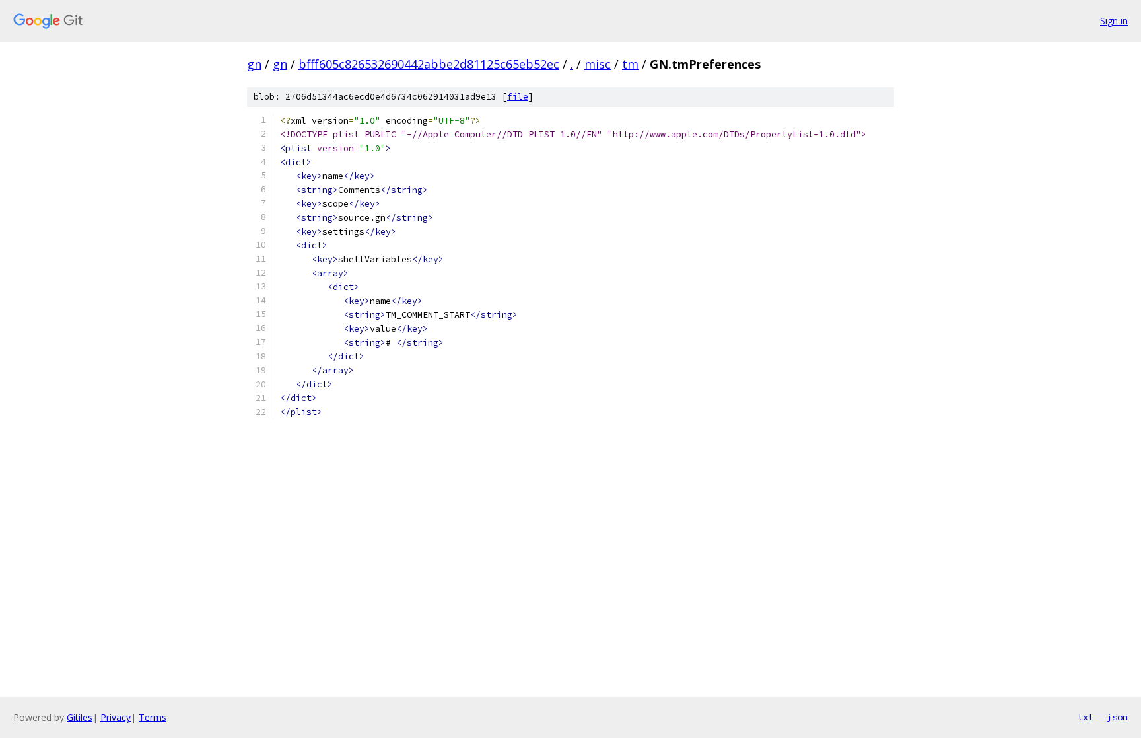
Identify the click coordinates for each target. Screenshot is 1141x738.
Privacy (115, 717)
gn (254, 64)
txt (1085, 717)
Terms (152, 717)
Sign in (1114, 21)
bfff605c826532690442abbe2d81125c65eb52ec (428, 64)
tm (630, 64)
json (1117, 717)
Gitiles (79, 717)
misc (597, 64)
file (517, 96)
